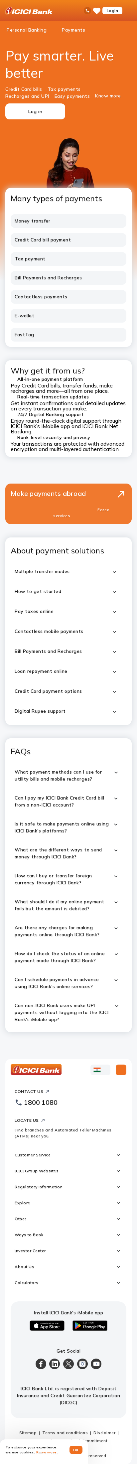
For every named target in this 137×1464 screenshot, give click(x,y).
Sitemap (28, 1432)
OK (76, 1449)
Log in (35, 111)
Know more (108, 96)
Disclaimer (104, 1432)
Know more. (47, 1452)
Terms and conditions (65, 1432)
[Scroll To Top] (121, 1070)
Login (112, 10)
